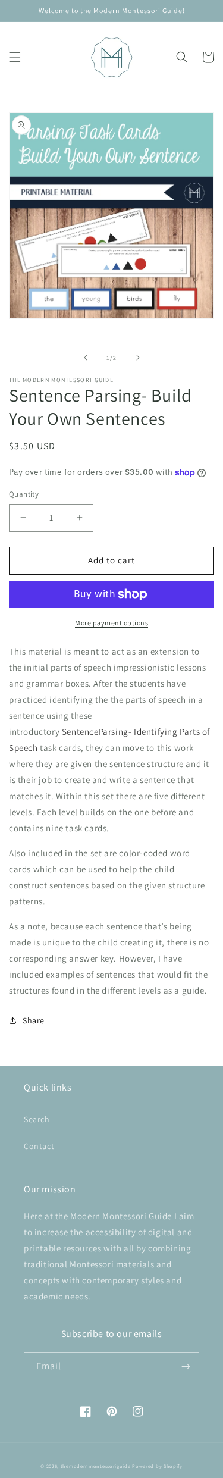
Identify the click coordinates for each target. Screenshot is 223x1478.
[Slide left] (86, 358)
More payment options (111, 622)
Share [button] (34, 1020)
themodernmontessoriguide (96, 1466)
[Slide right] (138, 358)
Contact (39, 1146)
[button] (15, 57)
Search (37, 1119)
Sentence (80, 731)
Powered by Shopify (157, 1466)
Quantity (24, 494)
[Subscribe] (185, 1366)
